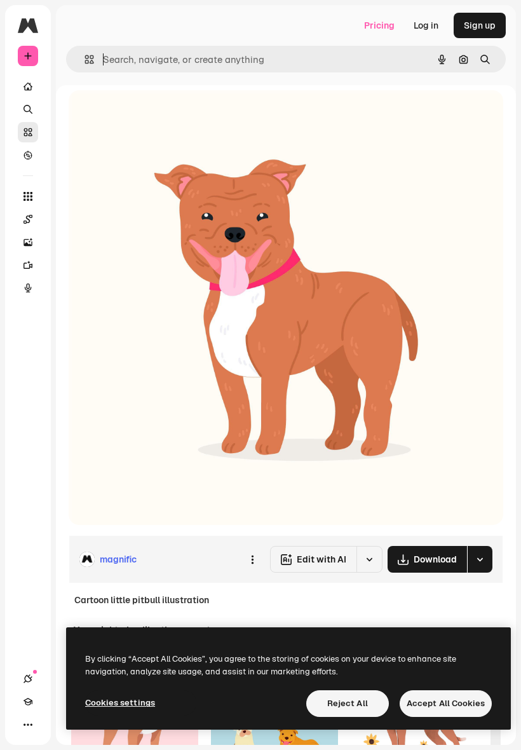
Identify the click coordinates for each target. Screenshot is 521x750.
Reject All (347, 703)
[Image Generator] (28, 242)
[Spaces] (28, 219)
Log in (426, 25)
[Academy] (28, 702)
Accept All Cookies (446, 703)
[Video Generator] (28, 265)
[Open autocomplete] (84, 59)
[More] (28, 724)
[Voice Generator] (28, 288)
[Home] (28, 86)
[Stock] (28, 132)
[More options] (252, 559)
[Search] (28, 109)
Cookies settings (120, 702)
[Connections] (28, 679)
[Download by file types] (479, 559)
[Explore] (28, 155)
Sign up (480, 25)
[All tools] (28, 196)
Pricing (379, 25)
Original (150, 114)
